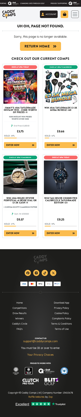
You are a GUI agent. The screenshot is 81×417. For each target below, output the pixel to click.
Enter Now (13, 145)
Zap (50, 396)
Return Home (37, 46)
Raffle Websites (36, 396)
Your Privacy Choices (40, 354)
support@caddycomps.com (40, 341)
